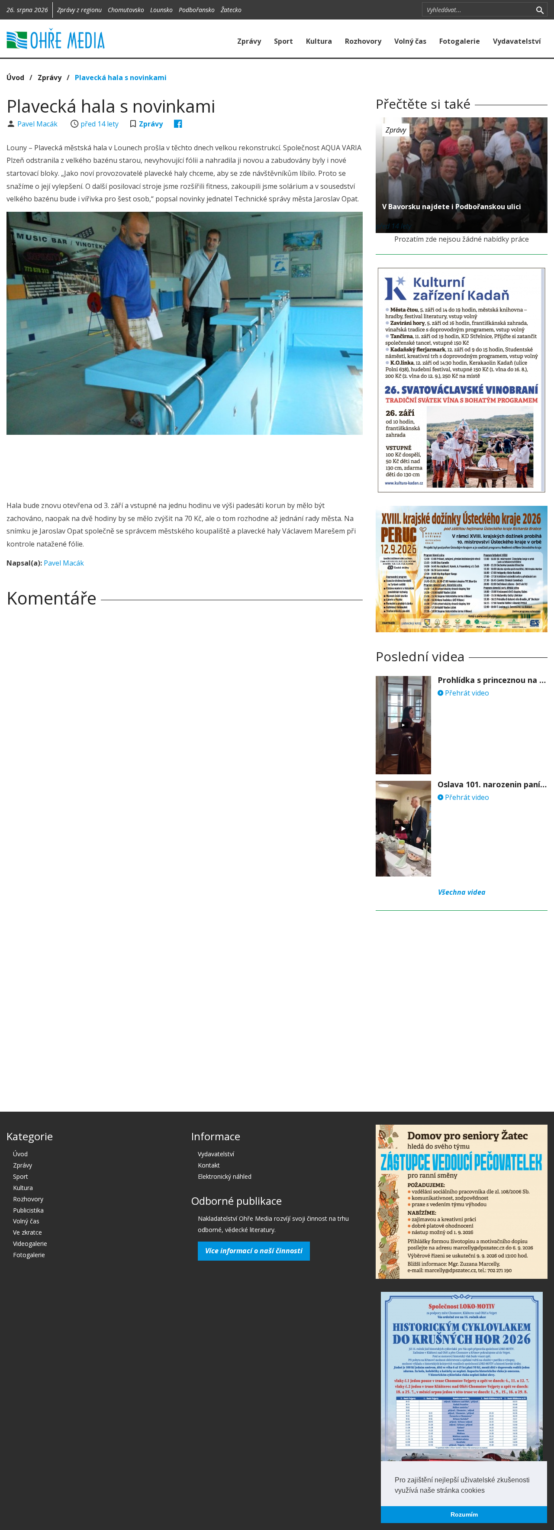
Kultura (319, 41)
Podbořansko (197, 10)
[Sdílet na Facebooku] (178, 124)
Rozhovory (363, 41)
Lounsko (161, 10)
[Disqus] (184, 735)
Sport (283, 41)
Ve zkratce (27, 1232)
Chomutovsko (126, 10)
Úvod (15, 77)
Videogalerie (30, 1243)
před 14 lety (100, 124)
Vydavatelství (517, 41)
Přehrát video (466, 693)
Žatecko (231, 10)
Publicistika (28, 1210)
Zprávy (249, 41)
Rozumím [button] (464, 1514)
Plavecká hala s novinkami (121, 77)
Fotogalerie (459, 41)
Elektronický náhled (224, 1176)
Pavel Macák (38, 124)
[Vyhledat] (540, 9)
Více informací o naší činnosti (254, 1250)
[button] (487, 1491)
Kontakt (209, 1165)
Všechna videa (462, 892)
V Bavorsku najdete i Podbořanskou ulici (451, 206)
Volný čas (410, 41)
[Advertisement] (184, 465)
